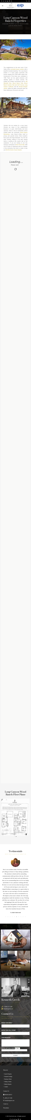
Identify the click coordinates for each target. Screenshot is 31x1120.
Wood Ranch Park (18, 83)
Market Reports (7, 1084)
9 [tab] (23, 916)
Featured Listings (8, 1076)
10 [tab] (25, 916)
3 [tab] (10, 916)
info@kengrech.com (9, 1100)
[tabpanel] (15, 885)
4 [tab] (12, 916)
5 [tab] (14, 916)
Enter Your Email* (6, 1023)
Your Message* (6, 1037)
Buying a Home (8, 1079)
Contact (6, 1086)
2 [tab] (8, 916)
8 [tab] (21, 916)
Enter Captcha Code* (8, 1048)
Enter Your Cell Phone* (8, 1030)
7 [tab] (18, 916)
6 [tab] (16, 916)
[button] (3, 817)
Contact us (5, 1104)
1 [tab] (5, 916)
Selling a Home (7, 1081)
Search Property (8, 1074)
